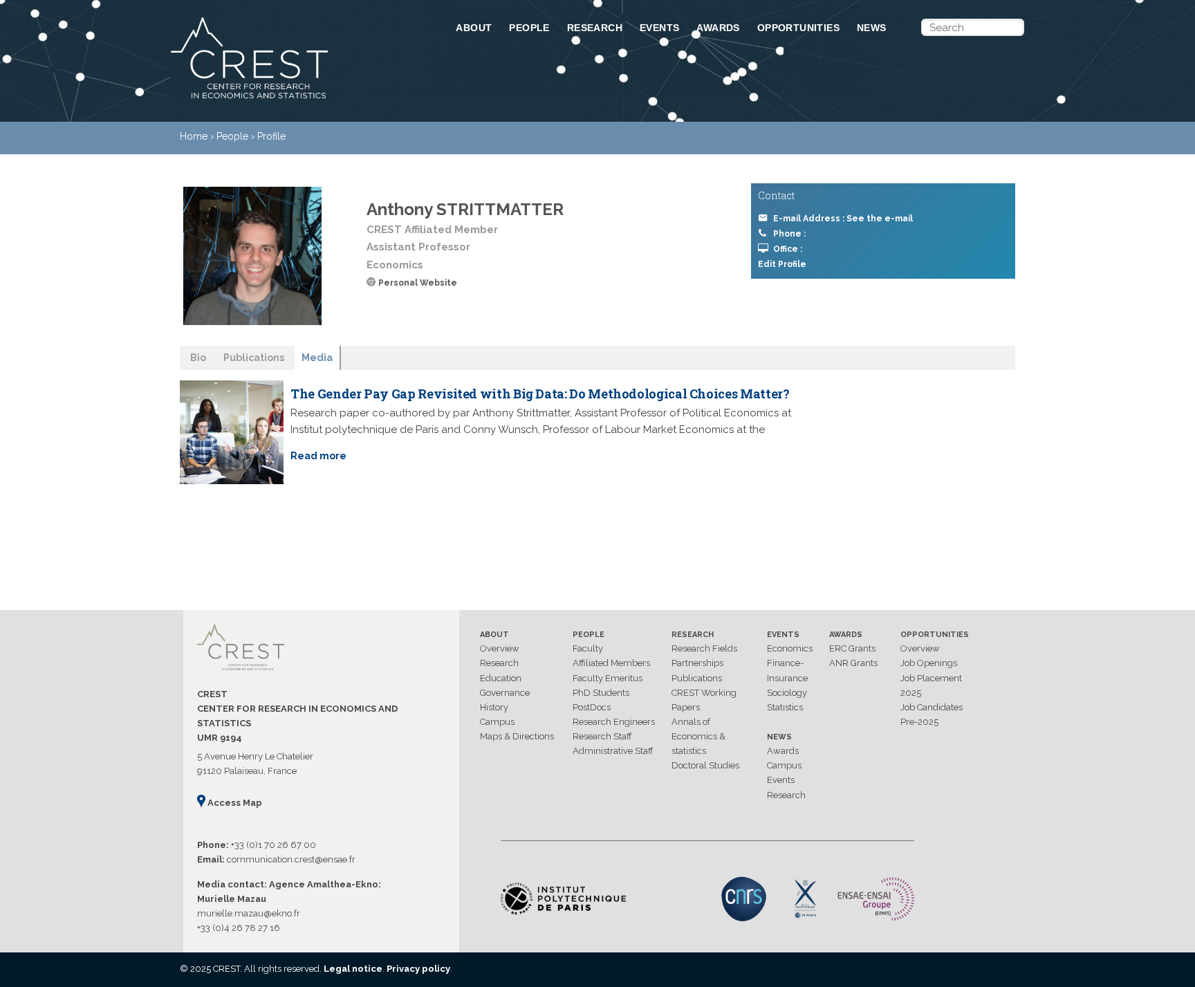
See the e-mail (879, 218)
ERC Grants (852, 648)
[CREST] (295, 99)
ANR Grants (853, 663)
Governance (505, 693)
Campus (497, 722)
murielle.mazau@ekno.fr (248, 913)
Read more (318, 455)
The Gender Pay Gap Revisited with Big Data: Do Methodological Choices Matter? (539, 393)
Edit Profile (782, 264)
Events (659, 27)
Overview (499, 648)
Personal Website (417, 283)
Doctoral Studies (705, 765)
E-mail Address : (843, 218)
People (529, 27)
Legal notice (353, 968)
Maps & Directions (517, 736)
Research (594, 27)
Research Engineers (614, 722)
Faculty (588, 648)
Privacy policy (418, 968)
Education (500, 678)
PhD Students (601, 693)
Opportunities (798, 27)
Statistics (785, 707)
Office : (787, 249)
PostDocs (592, 707)
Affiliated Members (611, 663)
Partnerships (697, 663)
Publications (696, 678)
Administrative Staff (613, 751)
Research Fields (704, 648)
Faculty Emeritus (607, 678)
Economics (790, 648)
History (494, 707)
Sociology (787, 693)
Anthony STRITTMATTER (465, 209)
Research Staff (602, 736)
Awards (717, 27)
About (474, 27)
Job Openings (928, 663)
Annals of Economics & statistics (698, 736)
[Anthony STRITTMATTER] (252, 256)
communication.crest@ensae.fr (291, 859)
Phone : (789, 234)
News (872, 27)
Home (193, 136)
